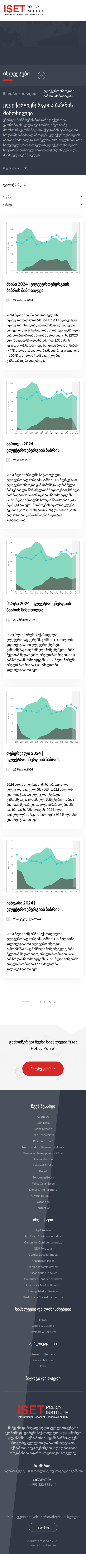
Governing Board (43, 1177)
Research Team (43, 1141)
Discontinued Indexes (43, 1273)
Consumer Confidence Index (43, 1242)
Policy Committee (43, 1183)
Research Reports (43, 1354)
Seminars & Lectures (43, 1331)
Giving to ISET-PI (43, 1195)
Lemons (51, 1545)
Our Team (43, 1122)
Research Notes (43, 1360)
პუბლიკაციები (43, 1343)
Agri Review (43, 1230)
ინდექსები (30, 93)
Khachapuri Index (43, 1260)
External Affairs (43, 1165)
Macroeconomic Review (43, 1266)
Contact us (43, 1208)
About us (43, 1116)
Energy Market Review (43, 1291)
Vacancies (43, 1201)
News (43, 1319)
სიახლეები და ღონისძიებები (43, 1309)
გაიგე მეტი (43, 1527)
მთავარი (10, 93)
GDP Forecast (43, 1248)
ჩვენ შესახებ (43, 1106)
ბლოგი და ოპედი (43, 1378)
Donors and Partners (43, 1189)
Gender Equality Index (43, 1254)
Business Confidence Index (43, 1236)
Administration (43, 1159)
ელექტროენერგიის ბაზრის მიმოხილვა (58, 93)
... (60, 1002)
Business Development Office (43, 1153)
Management (43, 1128)
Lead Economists (43, 1135)
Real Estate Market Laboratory (43, 1297)
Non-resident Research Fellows (43, 1147)
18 (66, 1002)
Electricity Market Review (43, 1285)
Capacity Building (43, 1325)
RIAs (43, 1366)
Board (43, 1171)
